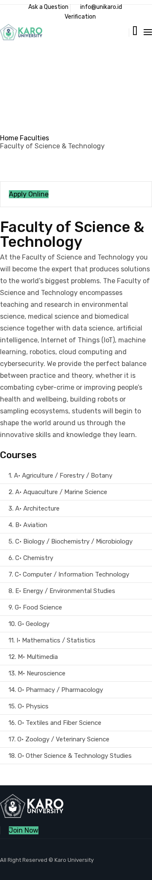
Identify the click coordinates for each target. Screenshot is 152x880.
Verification (80, 16)
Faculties (34, 138)
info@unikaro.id (101, 7)
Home (9, 138)
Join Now (23, 830)
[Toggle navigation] (148, 32)
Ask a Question (48, 7)
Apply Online (29, 194)
